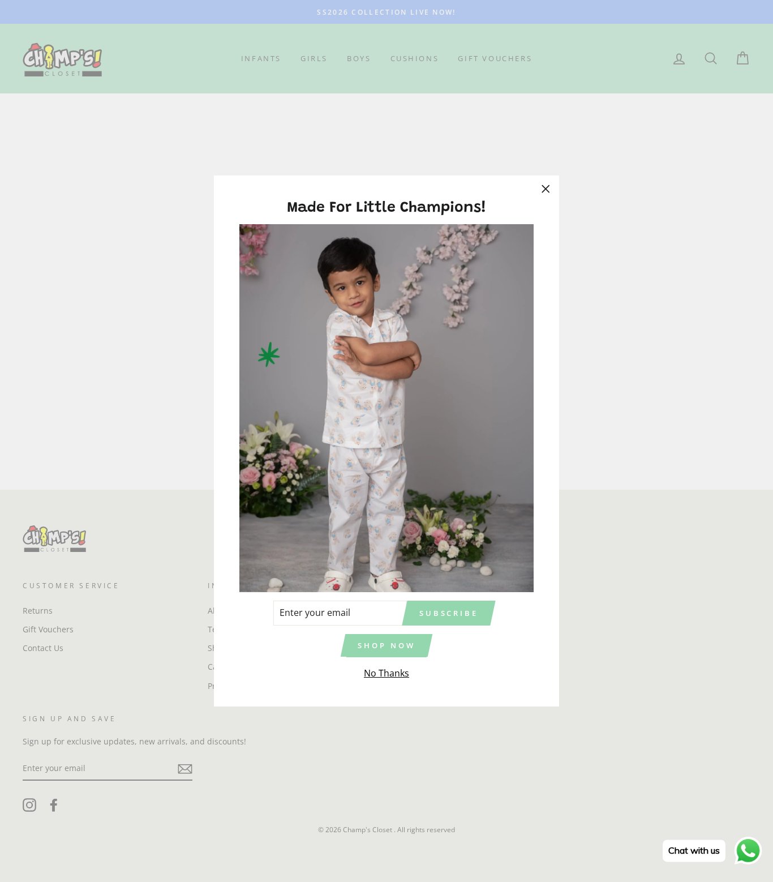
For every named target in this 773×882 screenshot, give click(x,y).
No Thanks (386, 673)
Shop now (386, 645)
